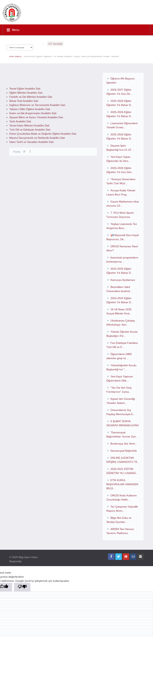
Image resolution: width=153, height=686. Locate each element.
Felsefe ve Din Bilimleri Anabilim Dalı (30, 96)
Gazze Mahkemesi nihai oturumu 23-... (122, 203)
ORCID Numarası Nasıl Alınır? (122, 248)
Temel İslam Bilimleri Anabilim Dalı (29, 125)
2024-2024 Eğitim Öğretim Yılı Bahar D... (119, 300)
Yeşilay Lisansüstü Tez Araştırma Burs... (121, 226)
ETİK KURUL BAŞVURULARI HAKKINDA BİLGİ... (122, 484)
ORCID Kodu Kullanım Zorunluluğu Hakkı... (121, 497)
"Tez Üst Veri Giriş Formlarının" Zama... (119, 389)
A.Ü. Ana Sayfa (55, 44)
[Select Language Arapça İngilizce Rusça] (20, 46)
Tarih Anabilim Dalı (20, 121)
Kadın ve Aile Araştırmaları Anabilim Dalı (33, 113)
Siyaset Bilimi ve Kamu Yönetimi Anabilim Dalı (36, 117)
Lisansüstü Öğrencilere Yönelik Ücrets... (122, 125)
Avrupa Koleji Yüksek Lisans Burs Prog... (120, 192)
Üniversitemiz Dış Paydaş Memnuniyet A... (120, 412)
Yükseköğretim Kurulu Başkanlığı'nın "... (121, 367)
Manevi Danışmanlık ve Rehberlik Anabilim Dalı (37, 137)
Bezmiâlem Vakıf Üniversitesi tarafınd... (119, 289)
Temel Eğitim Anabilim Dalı (24, 88)
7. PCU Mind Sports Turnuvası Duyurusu (120, 214)
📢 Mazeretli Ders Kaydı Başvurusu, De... (122, 237)
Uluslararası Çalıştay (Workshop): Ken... (120, 322)
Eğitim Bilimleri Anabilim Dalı (26, 92)
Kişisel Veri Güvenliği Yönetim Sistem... (120, 400)
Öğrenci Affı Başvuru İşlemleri (120, 80)
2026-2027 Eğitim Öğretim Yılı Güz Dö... (119, 91)
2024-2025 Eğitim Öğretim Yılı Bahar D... (119, 270)
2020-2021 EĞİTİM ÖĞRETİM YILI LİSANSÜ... (122, 471)
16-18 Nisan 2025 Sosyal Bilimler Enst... (119, 311)
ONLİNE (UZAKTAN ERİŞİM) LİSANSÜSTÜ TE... (123, 459)
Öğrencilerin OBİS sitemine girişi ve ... (119, 356)
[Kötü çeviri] (22, 587)
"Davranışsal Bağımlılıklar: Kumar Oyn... (122, 434)
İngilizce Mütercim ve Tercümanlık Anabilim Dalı (37, 104)
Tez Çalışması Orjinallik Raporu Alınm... (122, 508)
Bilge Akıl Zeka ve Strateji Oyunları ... (118, 519)
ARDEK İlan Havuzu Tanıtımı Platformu (120, 531)
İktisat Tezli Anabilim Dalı (23, 100)
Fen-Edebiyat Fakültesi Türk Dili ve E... (122, 345)
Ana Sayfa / (16, 56)
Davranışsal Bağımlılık (123, 450)
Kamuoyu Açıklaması (122, 279)
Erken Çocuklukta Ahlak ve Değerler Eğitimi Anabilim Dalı (42, 133)
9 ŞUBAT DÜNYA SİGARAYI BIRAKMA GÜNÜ (122, 423)
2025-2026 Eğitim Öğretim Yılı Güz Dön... (120, 170)
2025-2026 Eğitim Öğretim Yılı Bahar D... (119, 102)
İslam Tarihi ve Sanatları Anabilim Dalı (31, 141)
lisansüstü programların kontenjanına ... (122, 259)
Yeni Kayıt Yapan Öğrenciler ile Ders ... (118, 158)
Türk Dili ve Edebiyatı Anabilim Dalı (29, 129)
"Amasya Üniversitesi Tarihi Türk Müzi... (120, 181)
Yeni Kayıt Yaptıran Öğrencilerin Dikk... (119, 378)
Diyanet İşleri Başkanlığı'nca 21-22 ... (120, 147)
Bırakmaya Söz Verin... (123, 443)
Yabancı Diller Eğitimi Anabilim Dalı (29, 109)
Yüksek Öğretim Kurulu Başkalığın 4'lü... (122, 333)
